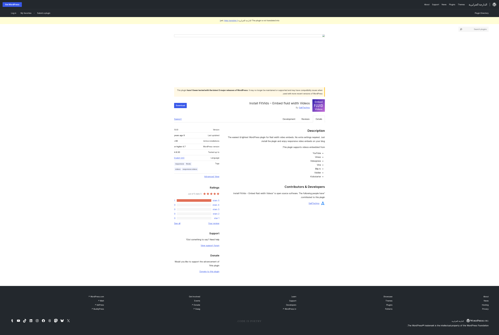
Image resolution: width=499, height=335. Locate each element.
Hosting (485, 305)
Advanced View (211, 176)
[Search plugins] (461, 29)
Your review (213, 223)
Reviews (305, 119)
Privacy (485, 309)
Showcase (387, 296)
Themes (388, 301)
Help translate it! (229, 20)
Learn (293, 296)
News (486, 301)
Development (289, 119)
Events (197, 301)
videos (177, 169)
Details (319, 119)
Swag (196, 309)
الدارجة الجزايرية (458, 321)
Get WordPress (12, 4)
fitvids (188, 164)
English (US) (179, 158)
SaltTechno (304, 107)
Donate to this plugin (209, 271)
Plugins (389, 305)
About (486, 296)
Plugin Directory (482, 13)
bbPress (99, 305)
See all (177, 223)
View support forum (210, 245)
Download (180, 105)
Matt (101, 301)
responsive (179, 164)
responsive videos (190, 169)
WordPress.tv (289, 309)
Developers (291, 305)
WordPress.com (96, 296)
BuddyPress (97, 309)
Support (178, 119)
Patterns (388, 309)
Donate (196, 305)
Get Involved (194, 296)
